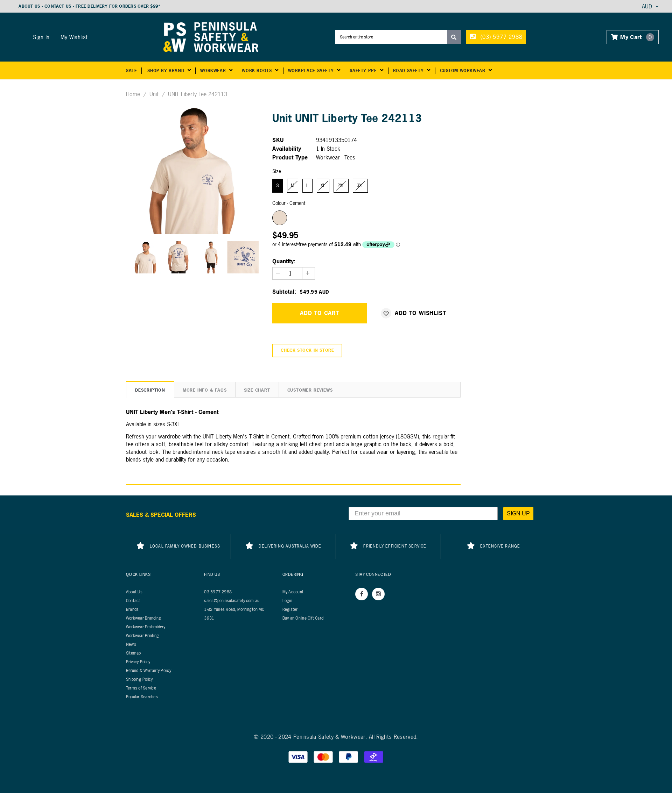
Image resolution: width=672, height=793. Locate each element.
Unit (154, 94)
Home (133, 94)
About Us (29, 6)
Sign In (41, 37)
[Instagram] (378, 594)
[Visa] (299, 756)
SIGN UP (518, 513)
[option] (194, 169)
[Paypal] (349, 756)
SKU (278, 140)
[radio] (277, 186)
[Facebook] (361, 594)
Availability (286, 148)
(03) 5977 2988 (500, 37)
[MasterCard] (324, 756)
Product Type (290, 157)
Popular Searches (142, 697)
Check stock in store (307, 350)
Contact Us (57, 6)
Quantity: (283, 261)
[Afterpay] (374, 756)
